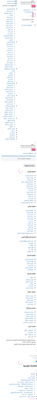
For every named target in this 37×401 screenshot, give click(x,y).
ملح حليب (10, 31)
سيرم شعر (10, 54)
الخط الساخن (26, 10)
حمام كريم (10, 50)
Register (29, 25)
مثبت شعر (10, 60)
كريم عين (10, 33)
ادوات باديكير (11, 128)
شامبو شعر (9, 44)
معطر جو (12, 134)
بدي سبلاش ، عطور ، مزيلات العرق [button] (9, 119)
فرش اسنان (9, 87)
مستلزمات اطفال (10, 139)
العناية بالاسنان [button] (10, 83)
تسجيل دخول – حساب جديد (25, 382)
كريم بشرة (10, 17)
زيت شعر (10, 52)
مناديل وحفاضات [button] (10, 106)
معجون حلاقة (9, 101)
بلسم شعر (10, 46)
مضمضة (10, 93)
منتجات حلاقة (29, 296)
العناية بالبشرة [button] (11, 9)
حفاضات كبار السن (8, 116)
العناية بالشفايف (8, 35)
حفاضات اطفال (8, 114)
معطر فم (10, 85)
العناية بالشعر (29, 210)
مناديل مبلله (29, 316)
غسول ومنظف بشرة (8, 14)
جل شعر (10, 58)
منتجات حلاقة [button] (11, 95)
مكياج (13, 130)
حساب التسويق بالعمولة (28, 380)
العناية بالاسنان (29, 259)
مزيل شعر (10, 104)
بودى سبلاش (9, 124)
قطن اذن (12, 132)
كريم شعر (10, 56)
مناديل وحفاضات (28, 312)
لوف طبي (10, 81)
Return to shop (29, 165)
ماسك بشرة (9, 25)
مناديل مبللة (9, 108)
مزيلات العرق (9, 122)
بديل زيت (10, 48)
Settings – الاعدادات (27, 394)
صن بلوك (10, 29)
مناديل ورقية (9, 110)
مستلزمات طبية (29, 334)
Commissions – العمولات (25, 386)
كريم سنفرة (9, 21)
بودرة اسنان (9, 91)
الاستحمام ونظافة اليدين (26, 241)
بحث (33, 6)
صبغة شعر (10, 62)
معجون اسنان (9, 89)
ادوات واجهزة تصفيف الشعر (9, 65)
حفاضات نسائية (8, 112)
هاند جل (10, 79)
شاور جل (10, 75)
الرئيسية (33, 373)
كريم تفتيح (10, 19)
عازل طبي (12, 137)
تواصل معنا (31, 378)
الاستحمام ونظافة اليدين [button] (9, 69)
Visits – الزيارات (28, 388)
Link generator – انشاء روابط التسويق (22, 392)
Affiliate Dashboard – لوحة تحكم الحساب (21, 384)
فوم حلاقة (9, 99)
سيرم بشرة (9, 11)
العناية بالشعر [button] (11, 42)
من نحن (32, 375)
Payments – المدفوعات (26, 390)
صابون (11, 73)
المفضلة (32, 398)
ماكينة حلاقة (9, 97)
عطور (11, 126)
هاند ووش (10, 77)
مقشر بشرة (9, 27)
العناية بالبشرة (29, 175)
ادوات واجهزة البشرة (9, 39)
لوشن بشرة (9, 23)
